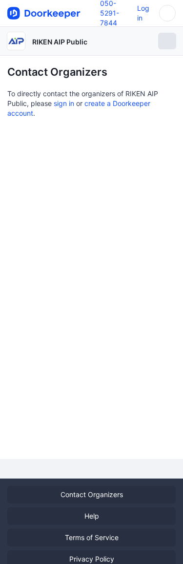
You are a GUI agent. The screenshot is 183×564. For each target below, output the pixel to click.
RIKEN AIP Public (59, 42)
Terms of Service (92, 537)
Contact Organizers (92, 494)
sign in (64, 103)
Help (91, 516)
